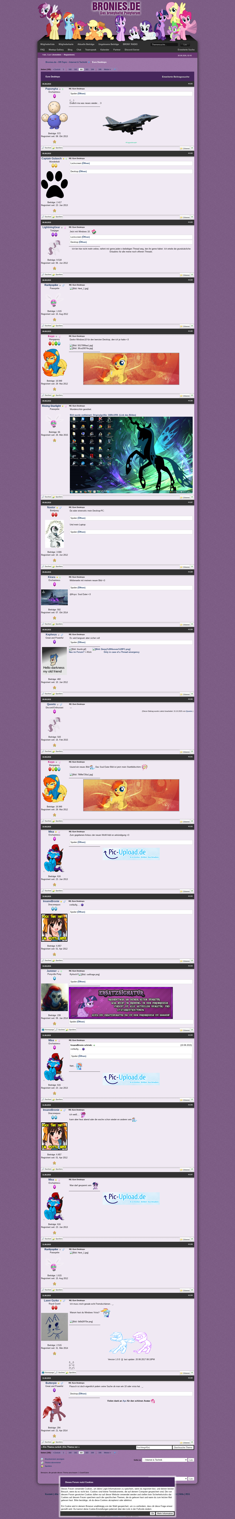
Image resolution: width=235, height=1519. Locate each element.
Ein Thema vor (70, 1447)
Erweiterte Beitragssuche (175, 76)
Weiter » (107, 69)
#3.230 (190, 699)
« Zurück (56, 69)
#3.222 (190, 153)
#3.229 (190, 629)
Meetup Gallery (56, 49)
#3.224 (190, 280)
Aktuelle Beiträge (86, 44)
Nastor (51, 507)
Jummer (52, 971)
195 (99, 69)
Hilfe (181, 1494)
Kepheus (51, 634)
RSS (188, 1494)
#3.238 (190, 1244)
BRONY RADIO (130, 44)
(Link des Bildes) (127, 415)
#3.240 (190, 1378)
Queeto (51, 704)
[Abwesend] (63, 158)
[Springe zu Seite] (114, 69)
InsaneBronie (51, 901)
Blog (70, 49)
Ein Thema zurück (52, 1447)
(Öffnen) (81, 93)
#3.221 (190, 84)
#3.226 (190, 401)
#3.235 (190, 1035)
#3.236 (190, 1105)
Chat (79, 49)
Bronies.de (51, 62)
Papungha (51, 88)
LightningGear (51, 227)
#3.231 (190, 757)
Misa (51, 831)
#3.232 (190, 826)
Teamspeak (90, 49)
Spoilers (48, 1466)
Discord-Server (132, 49)
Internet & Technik (78, 62)
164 (92, 69)
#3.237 (190, 1174)
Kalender (104, 49)
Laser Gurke (51, 1300)
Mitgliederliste (47, 44)
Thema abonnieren (53, 1462)
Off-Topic (62, 62)
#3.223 (190, 222)
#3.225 (190, 331)
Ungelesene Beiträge (108, 44)
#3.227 (190, 502)
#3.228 (190, 572)
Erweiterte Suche (186, 49)
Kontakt (49, 1494)
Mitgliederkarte (66, 44)
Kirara (51, 577)
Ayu (125, 1401)
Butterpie (51, 1383)
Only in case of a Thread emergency (121, 652)
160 (70, 69)
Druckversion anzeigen (54, 1459)
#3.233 (190, 896)
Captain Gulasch (52, 158)
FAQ (42, 49)
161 (75, 69)
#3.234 (190, 966)
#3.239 (190, 1295)
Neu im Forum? (76, 652)
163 (86, 69)
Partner (117, 49)
